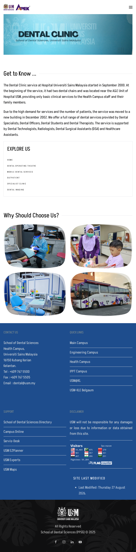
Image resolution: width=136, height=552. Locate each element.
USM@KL (75, 380)
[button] (130, 7)
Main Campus (79, 342)
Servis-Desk (12, 441)
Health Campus (80, 361)
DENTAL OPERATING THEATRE (21, 166)
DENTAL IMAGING (15, 189)
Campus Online (14, 431)
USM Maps (10, 469)
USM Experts (12, 460)
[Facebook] (56, 542)
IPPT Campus (78, 371)
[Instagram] (64, 542)
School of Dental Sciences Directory (28, 422)
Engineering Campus (84, 352)
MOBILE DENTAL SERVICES (20, 172)
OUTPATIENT (13, 177)
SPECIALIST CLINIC (16, 183)
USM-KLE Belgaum (82, 390)
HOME (10, 160)
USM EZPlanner (13, 450)
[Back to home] (17, 7)
